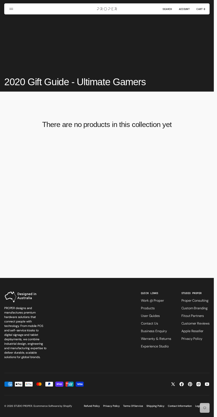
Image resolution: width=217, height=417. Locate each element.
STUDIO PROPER (23, 406)
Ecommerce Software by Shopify (52, 406)
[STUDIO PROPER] (107, 8)
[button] (11, 8)
